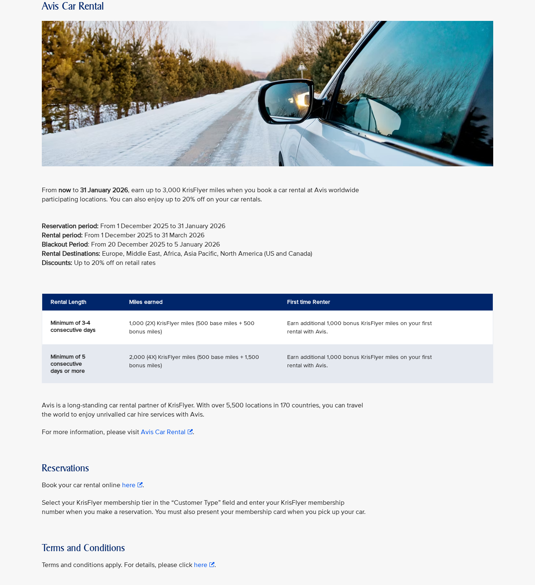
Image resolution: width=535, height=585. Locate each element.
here (128, 485)
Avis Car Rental (163, 432)
